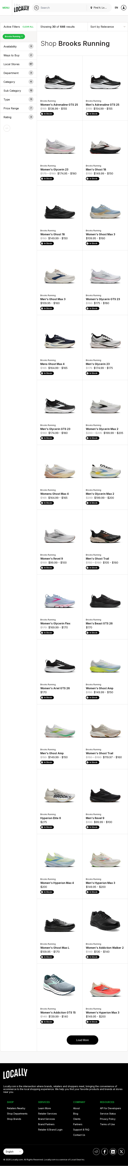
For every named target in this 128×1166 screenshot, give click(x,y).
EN (116, 7)
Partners (77, 1124)
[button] (18, 46)
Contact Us (79, 1135)
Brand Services (46, 1119)
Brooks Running (13, 36)
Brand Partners (46, 1124)
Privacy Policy (108, 1119)
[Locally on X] (121, 1151)
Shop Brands (14, 1119)
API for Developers (110, 1108)
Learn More (44, 1108)
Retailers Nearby (16, 1108)
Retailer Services (47, 1113)
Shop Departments (17, 1113)
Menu (6, 7)
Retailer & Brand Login (50, 1129)
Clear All (28, 26)
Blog (75, 1113)
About (76, 1108)
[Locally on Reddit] (96, 1151)
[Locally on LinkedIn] (113, 1151)
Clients (76, 1119)
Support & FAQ (81, 1129)
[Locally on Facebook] (104, 1151)
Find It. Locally (101, 7)
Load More (82, 1040)
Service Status (108, 1113)
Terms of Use (107, 1124)
